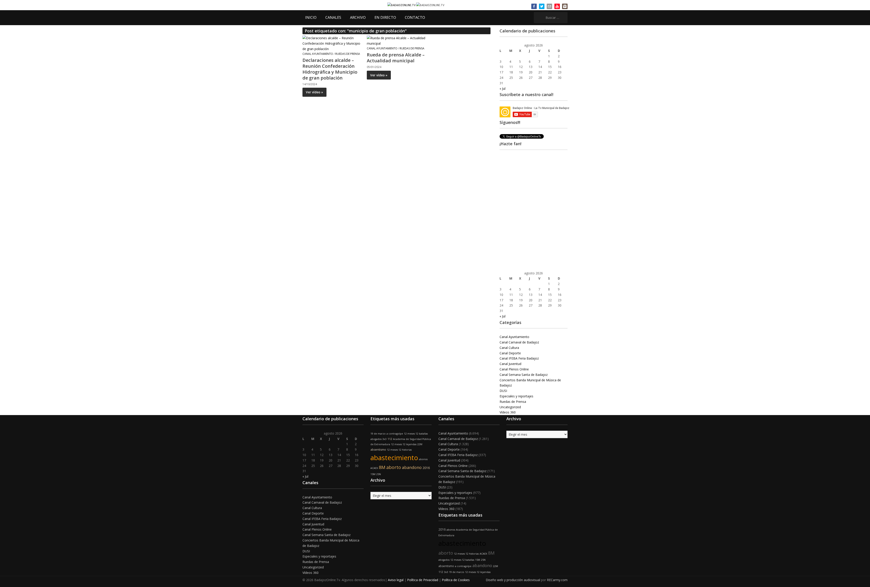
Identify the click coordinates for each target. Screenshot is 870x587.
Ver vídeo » (314, 92)
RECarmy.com (557, 580)
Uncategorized (510, 407)
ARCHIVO (358, 17)
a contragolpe (395, 433)
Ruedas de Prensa (347, 54)
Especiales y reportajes (516, 396)
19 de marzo (378, 433)
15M (372, 474)
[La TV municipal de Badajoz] (401, 5)
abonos (423, 459)
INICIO (311, 17)
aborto (393, 467)
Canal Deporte (510, 353)
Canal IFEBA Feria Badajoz (519, 358)
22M (419, 444)
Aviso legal (396, 580)
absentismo (378, 450)
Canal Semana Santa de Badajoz (524, 374)
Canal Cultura (509, 347)
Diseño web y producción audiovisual (513, 580)
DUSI (503, 391)
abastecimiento (394, 457)
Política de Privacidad (422, 580)
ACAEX (374, 468)
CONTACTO (415, 17)
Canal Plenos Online (514, 369)
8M (382, 467)
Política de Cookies (456, 580)
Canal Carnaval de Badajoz (519, 342)
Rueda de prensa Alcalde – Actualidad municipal (396, 58)
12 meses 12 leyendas (403, 444)
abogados (376, 439)
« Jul (502, 88)
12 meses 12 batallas (416, 433)
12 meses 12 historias (399, 449)
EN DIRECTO (385, 17)
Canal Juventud (510, 364)
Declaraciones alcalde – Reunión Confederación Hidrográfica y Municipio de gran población (329, 69)
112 (389, 439)
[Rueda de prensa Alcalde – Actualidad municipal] (396, 40)
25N (378, 474)
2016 (426, 468)
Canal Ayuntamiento (317, 54)
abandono (412, 467)
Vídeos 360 (508, 412)
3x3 (384, 439)
